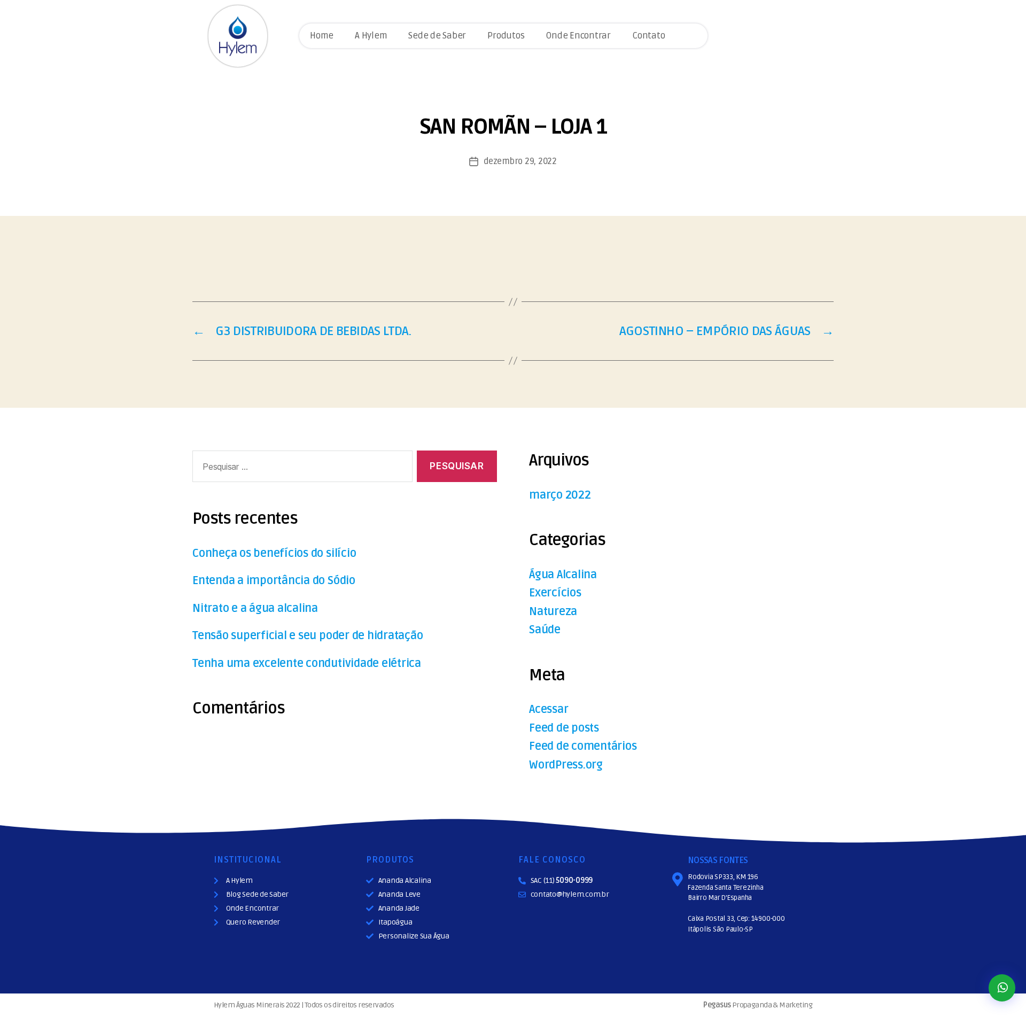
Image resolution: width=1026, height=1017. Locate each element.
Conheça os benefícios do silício (274, 553)
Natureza (553, 611)
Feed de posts (564, 728)
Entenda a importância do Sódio (273, 580)
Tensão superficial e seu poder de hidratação (307, 635)
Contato (648, 35)
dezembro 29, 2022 (520, 161)
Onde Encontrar (578, 35)
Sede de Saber (437, 35)
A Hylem (371, 35)
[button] (1002, 988)
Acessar (548, 709)
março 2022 (560, 495)
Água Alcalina (563, 574)
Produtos (505, 35)
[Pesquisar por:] (300, 468)
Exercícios (555, 593)
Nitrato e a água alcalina (255, 608)
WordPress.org (566, 765)
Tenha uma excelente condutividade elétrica (306, 663)
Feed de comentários (582, 746)
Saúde (545, 629)
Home (321, 35)
